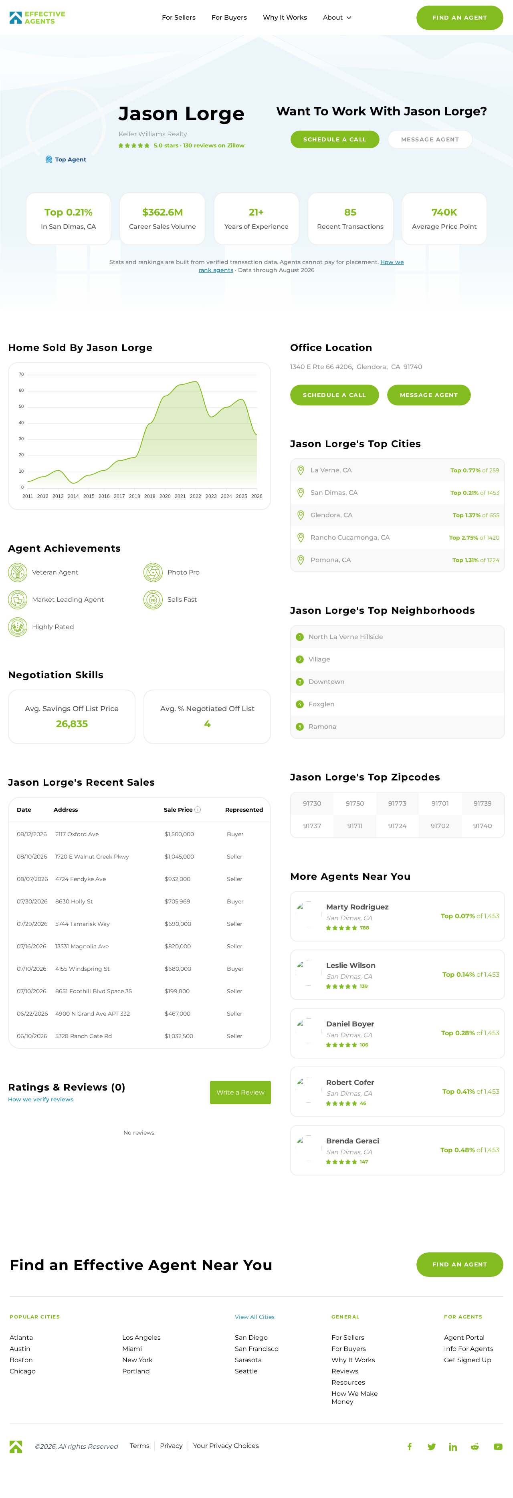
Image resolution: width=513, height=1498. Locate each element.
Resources (348, 1382)
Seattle (246, 1371)
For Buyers (229, 17)
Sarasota (248, 1360)
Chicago (23, 1371)
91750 (355, 803)
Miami (132, 1349)
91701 (440, 803)
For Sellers (179, 17)
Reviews (344, 1371)
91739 (483, 803)
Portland (136, 1371)
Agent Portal (464, 1337)
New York (137, 1360)
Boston (21, 1360)
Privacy (171, 1446)
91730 (312, 803)
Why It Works (285, 17)
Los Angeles (141, 1337)
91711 (355, 826)
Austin (20, 1349)
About (333, 17)
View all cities (255, 1317)
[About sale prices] (197, 809)
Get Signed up (467, 1360)
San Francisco (257, 1349)
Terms (139, 1446)
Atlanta (21, 1337)
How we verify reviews (40, 1099)
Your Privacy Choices (226, 1446)
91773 (397, 803)
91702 (440, 826)
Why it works (353, 1360)
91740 (482, 826)
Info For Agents (468, 1349)
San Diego (251, 1337)
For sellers (347, 1337)
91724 (397, 826)
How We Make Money (354, 1397)
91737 (312, 826)
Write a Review (240, 1092)
